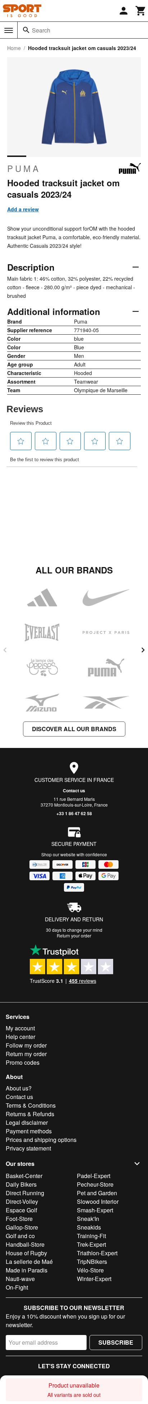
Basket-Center (24, 1176)
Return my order (26, 1054)
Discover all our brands (74, 729)
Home (14, 47)
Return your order (74, 935)
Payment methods (29, 1131)
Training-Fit (91, 1236)
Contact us (74, 790)
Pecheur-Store (95, 1184)
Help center (20, 1037)
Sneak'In (88, 1219)
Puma (24, 168)
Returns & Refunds (30, 1114)
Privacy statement (28, 1148)
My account (20, 1028)
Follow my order (26, 1045)
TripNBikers (92, 1261)
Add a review (23, 209)
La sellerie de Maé (29, 1261)
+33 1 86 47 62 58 (74, 813)
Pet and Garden (97, 1193)
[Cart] (141, 10)
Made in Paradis (26, 1270)
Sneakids (89, 1227)
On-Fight (17, 1287)
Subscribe (115, 1342)
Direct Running (25, 1193)
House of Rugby (26, 1253)
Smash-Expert (95, 1210)
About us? (19, 1088)
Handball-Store (25, 1244)
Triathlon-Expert (97, 1253)
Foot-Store (19, 1219)
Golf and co (20, 1236)
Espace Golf (21, 1210)
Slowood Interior (98, 1201)
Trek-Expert (91, 1244)
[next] (143, 650)
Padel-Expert (93, 1176)
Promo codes (23, 1062)
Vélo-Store (90, 1270)
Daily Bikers (21, 1184)
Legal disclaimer (27, 1122)
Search (41, 30)
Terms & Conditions (31, 1105)
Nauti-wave (20, 1279)
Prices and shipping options (41, 1139)
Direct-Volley (22, 1201)
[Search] (26, 30)
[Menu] (8, 30)
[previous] (5, 650)
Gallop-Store (22, 1227)
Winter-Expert (94, 1279)
